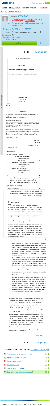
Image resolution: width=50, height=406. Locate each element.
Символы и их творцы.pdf (17, 368)
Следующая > (42, 52)
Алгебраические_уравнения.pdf (19, 354)
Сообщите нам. (30, 21)
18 (46, 368)
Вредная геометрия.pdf (16, 357)
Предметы (14, 8)
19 (46, 361)
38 (46, 365)
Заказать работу (13, 11)
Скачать (19, 43)
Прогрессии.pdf (13, 365)
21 (46, 372)
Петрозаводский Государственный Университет (27, 24)
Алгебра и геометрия (21, 29)
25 (46, 357)
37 (46, 354)
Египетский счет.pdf (15, 361)
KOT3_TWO (23, 16)
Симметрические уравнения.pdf (20, 372)
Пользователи (29, 8)
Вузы (4, 8)
